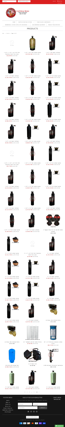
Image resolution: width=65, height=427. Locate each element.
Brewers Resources (7, 408)
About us (8, 402)
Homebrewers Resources (7, 410)
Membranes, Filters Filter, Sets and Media (16, 24)
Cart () (60, 1)
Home (14, 22)
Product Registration (54, 24)
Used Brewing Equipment (38, 24)
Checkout (60, 3)
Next (37, 392)
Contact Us (7, 404)
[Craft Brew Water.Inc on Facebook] (31, 411)
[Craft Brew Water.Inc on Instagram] (34, 411)
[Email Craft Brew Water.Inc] (37, 411)
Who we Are (7, 406)
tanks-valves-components (44, 22)
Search (7, 400)
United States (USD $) (23, 1)
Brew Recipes (8, 411)
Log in (54, 1)
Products (32, 28)
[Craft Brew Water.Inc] (32, 12)
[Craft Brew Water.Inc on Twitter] (28, 411)
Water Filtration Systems (26, 22)
